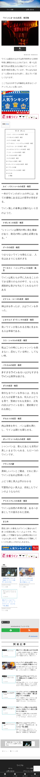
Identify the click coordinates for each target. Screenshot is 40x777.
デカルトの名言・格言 (14, 161)
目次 (17, 131)
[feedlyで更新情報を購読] (10, 630)
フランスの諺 (12, 167)
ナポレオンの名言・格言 (15, 137)
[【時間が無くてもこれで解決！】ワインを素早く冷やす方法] (9, 572)
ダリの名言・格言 (13, 158)
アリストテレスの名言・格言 (16, 170)
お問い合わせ (10, 771)
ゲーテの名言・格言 (14, 140)
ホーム (10, 768)
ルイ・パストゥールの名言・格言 (18, 134)
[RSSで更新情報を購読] (29, 630)
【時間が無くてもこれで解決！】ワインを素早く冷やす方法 (8, 580)
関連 (11, 175)
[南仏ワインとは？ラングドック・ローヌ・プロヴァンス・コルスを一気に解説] (9, 593)
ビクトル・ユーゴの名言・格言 (17, 146)
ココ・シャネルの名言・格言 (16, 152)
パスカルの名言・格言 (14, 155)
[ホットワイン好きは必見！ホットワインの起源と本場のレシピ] (27, 572)
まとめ (10, 173)
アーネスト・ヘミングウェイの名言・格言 (20, 143)
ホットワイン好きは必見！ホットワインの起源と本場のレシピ (26, 580)
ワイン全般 (6, 622)
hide (7, 124)
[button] (20, 49)
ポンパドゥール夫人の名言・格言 (18, 164)
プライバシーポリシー (29, 771)
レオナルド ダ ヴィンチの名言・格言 (19, 149)
